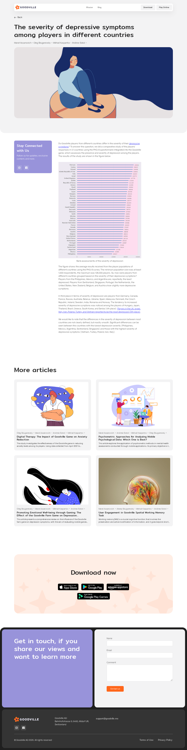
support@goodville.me (107, 718)
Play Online (164, 7)
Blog (99, 7)
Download (147, 7)
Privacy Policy (165, 740)
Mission (89, 7)
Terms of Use (146, 740)
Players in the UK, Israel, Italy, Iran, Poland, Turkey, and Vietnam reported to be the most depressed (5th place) (99, 310)
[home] (25, 7)
